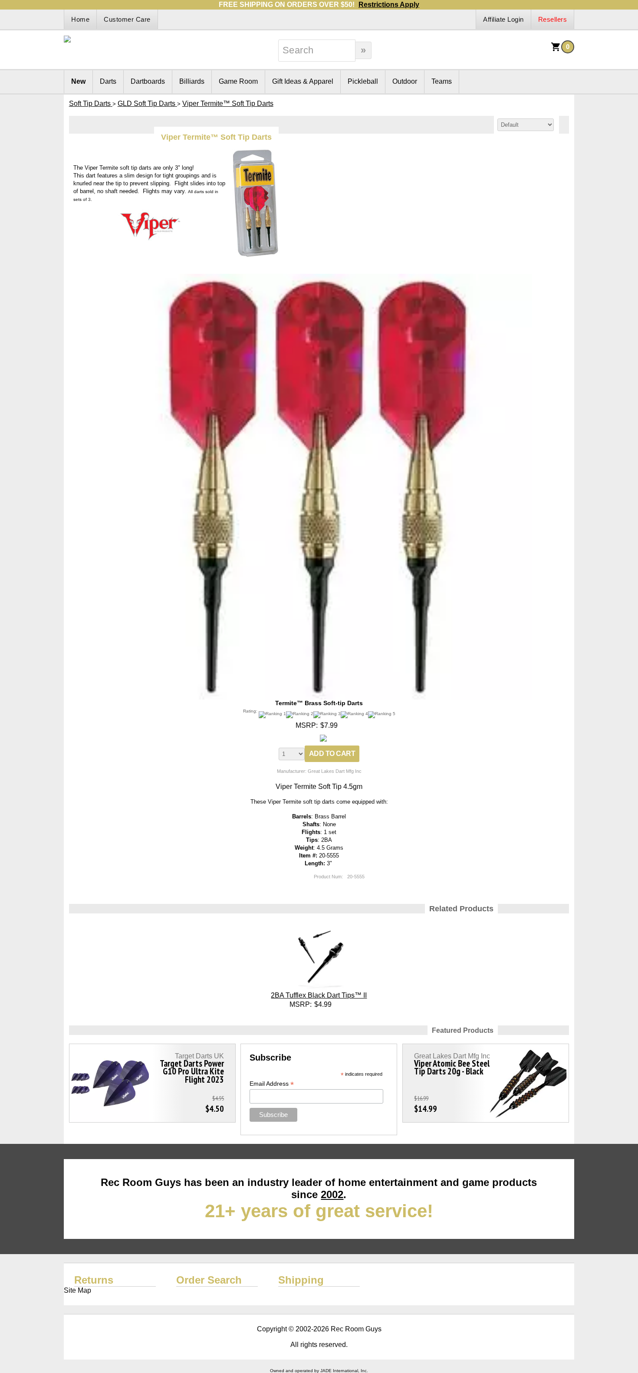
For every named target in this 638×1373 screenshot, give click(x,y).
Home (80, 19)
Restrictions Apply (388, 4)
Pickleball (363, 81)
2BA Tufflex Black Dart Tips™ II (319, 995)
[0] (556, 49)
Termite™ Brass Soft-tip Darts (319, 703)
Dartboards (148, 81)
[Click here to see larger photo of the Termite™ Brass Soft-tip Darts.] (319, 277)
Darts (108, 81)
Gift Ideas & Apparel (302, 81)
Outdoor (404, 81)
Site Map (77, 1290)
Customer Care (127, 19)
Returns (93, 1280)
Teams (441, 81)
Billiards (191, 81)
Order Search (209, 1280)
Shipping (301, 1280)
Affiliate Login (503, 19)
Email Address (272, 1084)
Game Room (238, 81)
